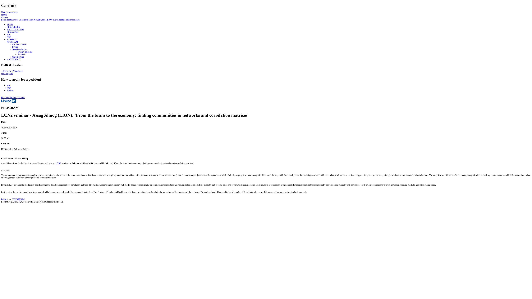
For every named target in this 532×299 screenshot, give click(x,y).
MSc (9, 34)
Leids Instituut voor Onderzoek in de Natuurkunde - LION (27, 20)
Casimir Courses (19, 44)
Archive (21, 54)
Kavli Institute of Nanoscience (66, 20)
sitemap (4, 17)
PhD (9, 37)
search (4, 15)
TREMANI (18, 199)
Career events (18, 57)
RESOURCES (13, 27)
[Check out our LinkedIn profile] (8, 102)
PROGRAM (12, 42)
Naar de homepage (9, 12)
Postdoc (10, 90)
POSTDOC (12, 39)
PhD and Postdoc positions (13, 97)
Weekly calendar (19, 49)
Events (15, 47)
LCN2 (58, 163)
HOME (10, 24)
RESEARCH (13, 32)
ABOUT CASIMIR (15, 29)
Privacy (4, 199)
